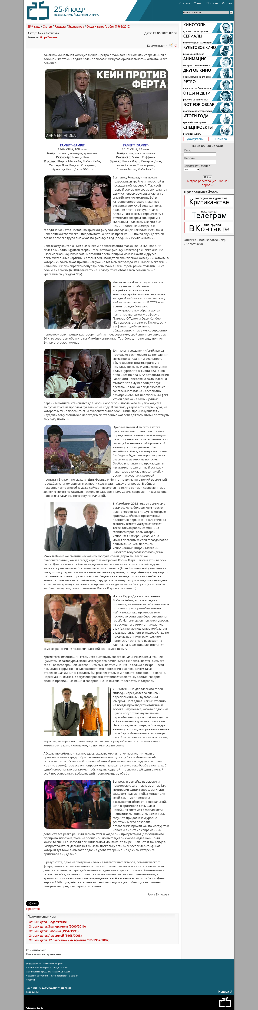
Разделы (60, 26)
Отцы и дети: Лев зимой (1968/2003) (55, 935)
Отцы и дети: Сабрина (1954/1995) (53, 931)
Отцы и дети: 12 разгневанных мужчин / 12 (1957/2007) (69, 940)
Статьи (184, 3)
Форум (227, 3)
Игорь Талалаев (48, 37)
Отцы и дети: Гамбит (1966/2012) (108, 26)
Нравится (33, 909)
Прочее (212, 3)
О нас (198, 3)
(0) (175, 46)
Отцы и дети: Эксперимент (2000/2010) (57, 926)
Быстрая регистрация (201, 181)
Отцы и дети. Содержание (48, 922)
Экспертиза (76, 26)
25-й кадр (34, 26)
